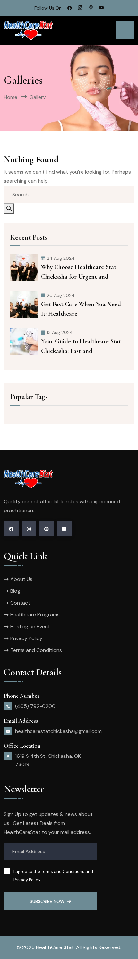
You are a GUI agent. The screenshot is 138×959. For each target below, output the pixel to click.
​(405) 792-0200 (35, 706)
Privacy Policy (26, 638)
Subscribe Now (47, 901)
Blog (15, 591)
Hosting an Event (30, 626)
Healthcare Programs (35, 614)
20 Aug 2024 (61, 295)
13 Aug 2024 (60, 332)
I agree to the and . (53, 876)
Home (10, 97)
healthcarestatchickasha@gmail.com (58, 731)
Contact (20, 602)
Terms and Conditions (36, 650)
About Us (21, 579)
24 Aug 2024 (61, 258)
